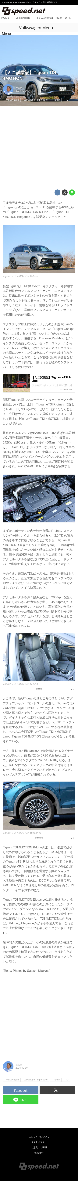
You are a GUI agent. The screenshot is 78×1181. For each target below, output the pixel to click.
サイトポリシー (39, 1142)
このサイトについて (39, 1136)
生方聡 (19, 88)
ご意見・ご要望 (39, 1147)
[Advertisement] (39, 148)
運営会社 (39, 1153)
